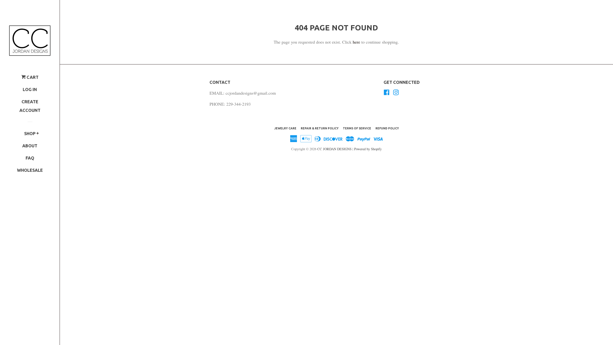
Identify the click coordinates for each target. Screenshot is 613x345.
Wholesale (30, 170)
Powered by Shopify (368, 149)
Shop (29, 133)
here (356, 42)
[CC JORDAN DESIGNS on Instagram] (396, 93)
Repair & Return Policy (320, 128)
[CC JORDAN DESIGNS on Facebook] (387, 93)
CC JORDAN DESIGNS (334, 149)
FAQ (30, 157)
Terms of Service (357, 128)
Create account (29, 106)
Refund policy (387, 128)
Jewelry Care (285, 128)
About (29, 145)
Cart (32, 77)
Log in (30, 89)
